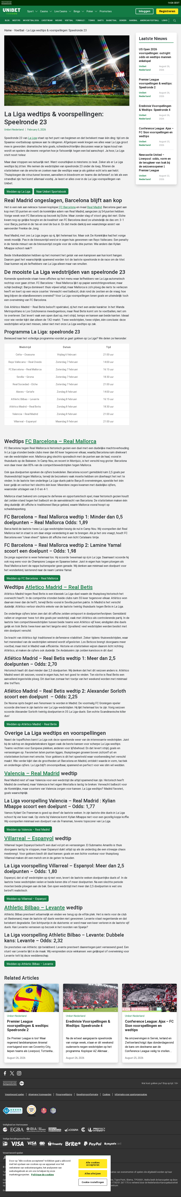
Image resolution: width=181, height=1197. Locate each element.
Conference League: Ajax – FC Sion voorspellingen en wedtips (156, 132)
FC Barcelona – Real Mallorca (60, 441)
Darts (100, 20)
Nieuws (58, 20)
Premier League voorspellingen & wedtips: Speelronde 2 (155, 83)
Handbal (133, 20)
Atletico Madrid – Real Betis (59, 587)
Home (8, 30)
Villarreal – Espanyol (29, 838)
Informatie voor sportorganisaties (131, 1094)
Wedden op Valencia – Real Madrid (28, 829)
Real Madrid (94, 207)
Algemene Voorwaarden (39, 1094)
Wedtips (16, 20)
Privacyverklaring (64, 1094)
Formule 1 (80, 20)
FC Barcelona (67, 207)
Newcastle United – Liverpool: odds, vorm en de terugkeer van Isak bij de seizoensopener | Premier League (155, 162)
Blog (7, 20)
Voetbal (69, 20)
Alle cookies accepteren (93, 1163)
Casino (44, 11)
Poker (90, 11)
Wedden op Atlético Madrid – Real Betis (32, 724)
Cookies (106, 1094)
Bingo (77, 11)
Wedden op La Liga (18, 191)
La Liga (32, 138)
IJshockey (166, 20)
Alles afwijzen (93, 1173)
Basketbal (111, 20)
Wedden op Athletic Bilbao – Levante (30, 964)
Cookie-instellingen (93, 1182)
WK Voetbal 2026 (31, 20)
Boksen (122, 20)
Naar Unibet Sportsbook (51, 191)
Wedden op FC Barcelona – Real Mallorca (32, 578)
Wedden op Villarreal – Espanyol (26, 898)
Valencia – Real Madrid (32, 773)
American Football (149, 20)
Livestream (47, 20)
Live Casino (60, 11)
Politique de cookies (42, 1174)
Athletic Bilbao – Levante (34, 907)
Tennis (91, 20)
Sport (30, 11)
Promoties (106, 11)
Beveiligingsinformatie (87, 1094)
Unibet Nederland (14, 129)
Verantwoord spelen (14, 1094)
